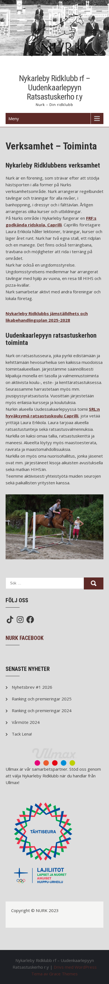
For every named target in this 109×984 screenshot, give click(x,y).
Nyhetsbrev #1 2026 (32, 687)
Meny (13, 118)
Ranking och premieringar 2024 (42, 710)
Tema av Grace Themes (54, 973)
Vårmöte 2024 (26, 722)
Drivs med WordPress (75, 967)
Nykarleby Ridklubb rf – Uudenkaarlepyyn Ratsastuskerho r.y (54, 87)
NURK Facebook (25, 638)
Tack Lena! (22, 734)
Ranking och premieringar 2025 (42, 699)
